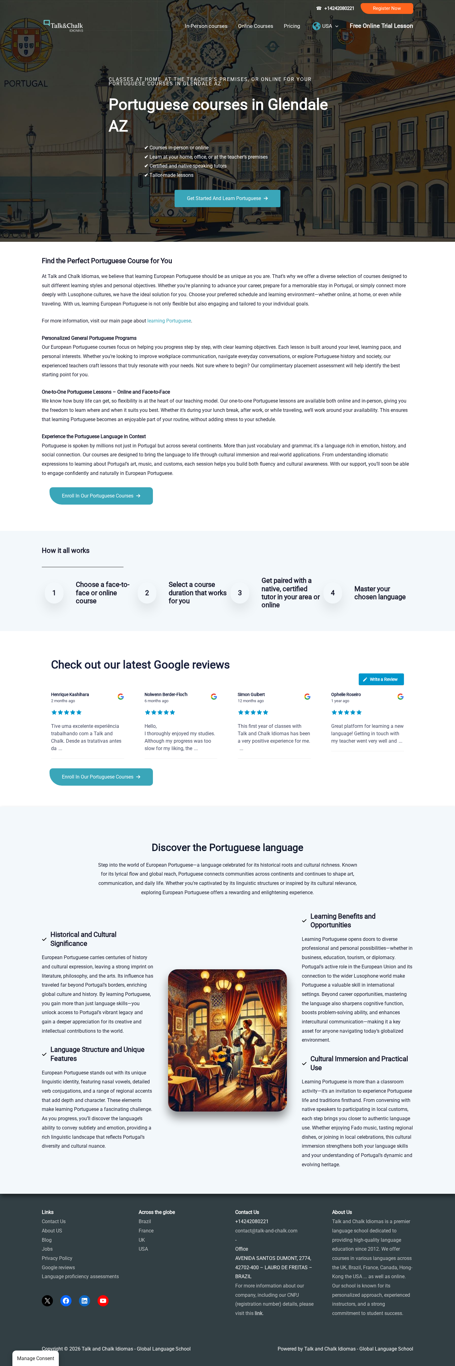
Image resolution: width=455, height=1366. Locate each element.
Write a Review (384, 679)
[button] (387, 8)
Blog (47, 1240)
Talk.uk (102, 518)
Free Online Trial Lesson (381, 26)
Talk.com (83, 518)
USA (143, 1249)
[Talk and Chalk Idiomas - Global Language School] (63, 25)
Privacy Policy (57, 1258)
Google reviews (58, 1267)
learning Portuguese (169, 321)
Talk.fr (49, 518)
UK (142, 1240)
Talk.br (64, 518)
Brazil (145, 1221)
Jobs (47, 1249)
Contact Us (54, 1221)
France (146, 1231)
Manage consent (35, 1358)
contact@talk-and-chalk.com (266, 1231)
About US (52, 1231)
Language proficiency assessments (80, 1276)
